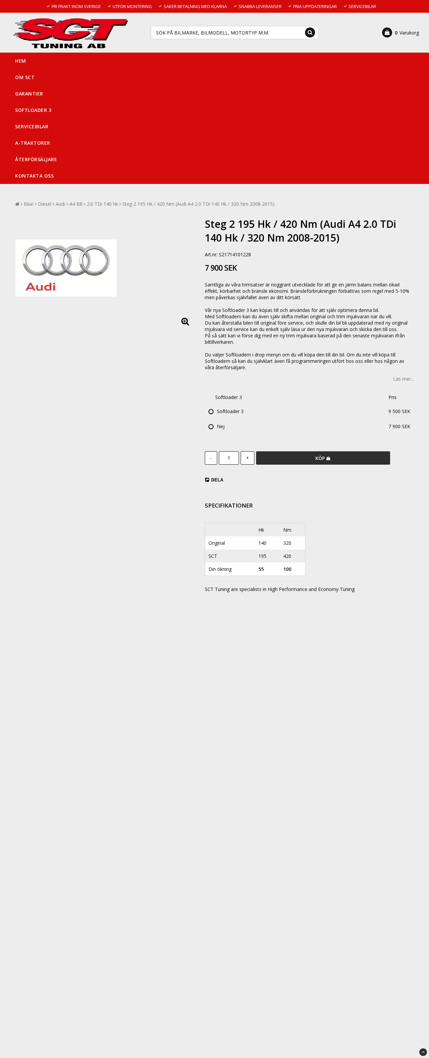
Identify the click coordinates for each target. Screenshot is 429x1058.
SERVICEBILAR (31, 126)
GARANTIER (29, 93)
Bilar (29, 204)
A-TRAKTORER (32, 143)
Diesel (44, 204)
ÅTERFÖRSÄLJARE (36, 159)
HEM (20, 61)
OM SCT (25, 77)
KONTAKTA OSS (34, 176)
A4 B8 (75, 204)
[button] (400, 32)
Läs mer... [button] (403, 379)
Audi (60, 204)
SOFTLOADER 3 (33, 110)
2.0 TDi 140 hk (102, 204)
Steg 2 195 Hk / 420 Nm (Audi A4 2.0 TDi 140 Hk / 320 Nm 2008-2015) (198, 204)
